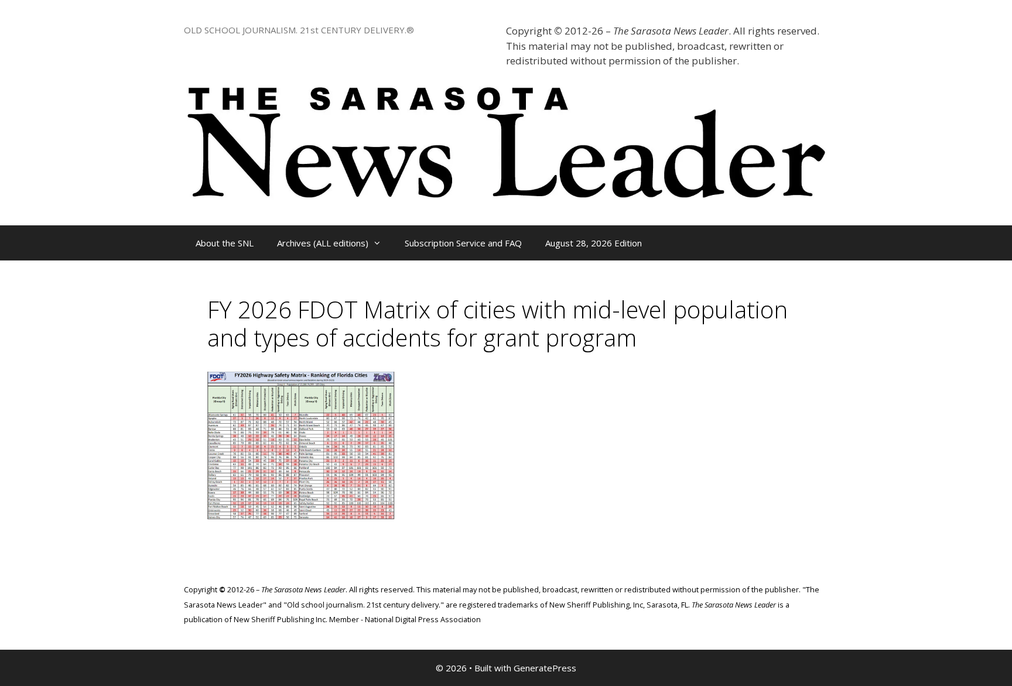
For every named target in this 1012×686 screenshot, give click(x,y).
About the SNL (225, 243)
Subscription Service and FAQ (463, 243)
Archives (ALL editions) (322, 243)
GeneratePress (545, 668)
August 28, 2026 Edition (593, 243)
